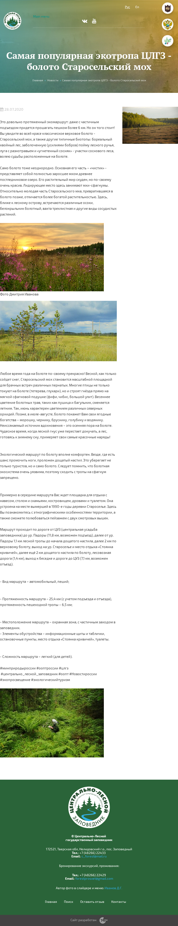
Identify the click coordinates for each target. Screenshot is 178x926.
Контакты (118, 901)
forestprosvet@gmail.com (94, 878)
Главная (37, 80)
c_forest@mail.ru (94, 856)
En (137, 7)
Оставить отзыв (92, 901)
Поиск (68, 901)
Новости (52, 80)
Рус (127, 7)
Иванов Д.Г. (113, 888)
